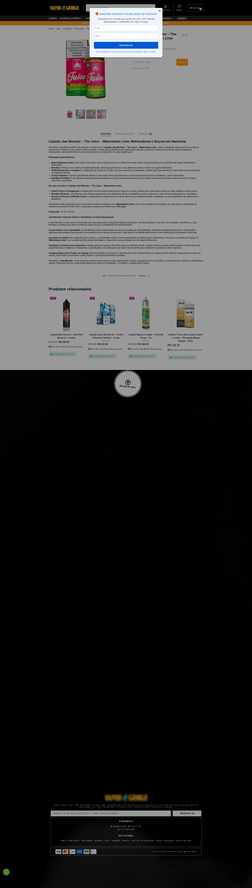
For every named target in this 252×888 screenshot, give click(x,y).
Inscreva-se (126, 45)
